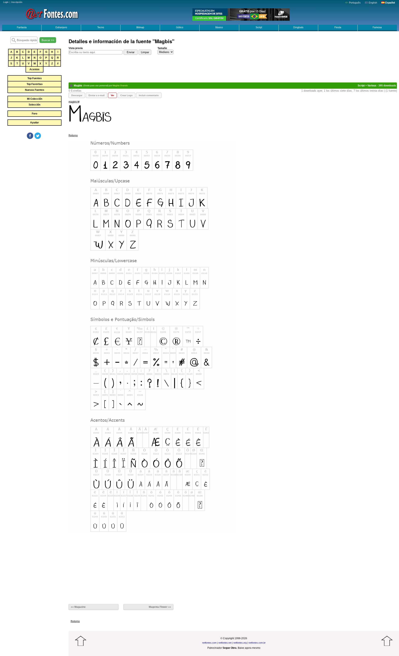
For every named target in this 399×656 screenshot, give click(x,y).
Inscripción (16, 2)
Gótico (179, 27)
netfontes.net (225, 642)
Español (390, 2)
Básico (219, 27)
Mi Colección (34, 98)
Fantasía (22, 27)
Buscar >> (48, 40)
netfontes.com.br (257, 642)
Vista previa (76, 48)
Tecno (100, 27)
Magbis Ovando (120, 85)
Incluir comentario (149, 95)
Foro (34, 113)
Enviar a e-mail (97, 95)
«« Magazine (78, 607)
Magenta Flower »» (160, 607)
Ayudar (34, 122)
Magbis (78, 85)
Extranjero (61, 27)
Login (6, 2)
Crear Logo (126, 95)
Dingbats (298, 27)
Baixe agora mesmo (249, 647)
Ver (112, 95)
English (372, 2)
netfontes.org (240, 642)
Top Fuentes (34, 78)
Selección (34, 104)
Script (259, 27)
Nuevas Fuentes (34, 89)
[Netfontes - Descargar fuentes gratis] (52, 13)
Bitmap (140, 27)
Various (371, 85)
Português (354, 2)
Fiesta (337, 27)
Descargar (76, 95)
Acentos (34, 69)
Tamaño (162, 48)
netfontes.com (209, 642)
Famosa (377, 27)
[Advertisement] (34, 171)
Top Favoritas (35, 84)
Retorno (73, 135)
